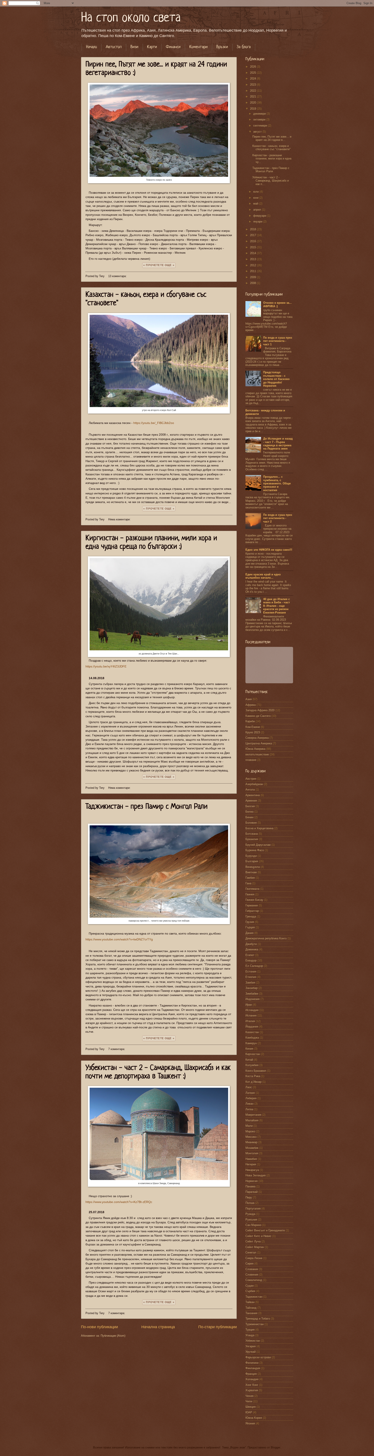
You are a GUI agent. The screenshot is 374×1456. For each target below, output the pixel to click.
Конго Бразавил (255, 1070)
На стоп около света (131, 18)
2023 (253, 84)
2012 (253, 265)
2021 (253, 96)
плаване (250, 759)
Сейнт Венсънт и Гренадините (265, 1230)
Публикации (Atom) (113, 1335)
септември (260, 125)
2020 (253, 102)
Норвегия (251, 1181)
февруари (260, 215)
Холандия (251, 1379)
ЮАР (248, 1412)
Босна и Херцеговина (259, 828)
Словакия (251, 1269)
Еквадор (250, 960)
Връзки (222, 47)
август (258, 131)
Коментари (198, 47)
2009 (253, 277)
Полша (249, 1202)
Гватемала (252, 888)
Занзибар (251, 988)
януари (258, 221)
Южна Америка (255, 748)
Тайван (250, 1302)
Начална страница (158, 1327)
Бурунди (251, 855)
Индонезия (252, 999)
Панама (250, 1186)
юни (256, 197)
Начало (91, 47)
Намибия (251, 1159)
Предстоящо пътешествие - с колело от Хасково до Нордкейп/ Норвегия (276, 379)
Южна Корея (253, 1417)
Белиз (249, 811)
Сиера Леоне (253, 1258)
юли (256, 191)
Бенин (249, 817)
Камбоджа (252, 1037)
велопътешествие (257, 754)
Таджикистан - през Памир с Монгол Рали (146, 807)
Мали (249, 1125)
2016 (253, 241)
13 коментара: (117, 276)
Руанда (250, 1214)
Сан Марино (253, 1225)
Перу (248, 1197)
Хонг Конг (251, 1384)
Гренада (250, 916)
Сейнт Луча (253, 1241)
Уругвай (250, 1351)
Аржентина (252, 795)
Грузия (249, 922)
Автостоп (114, 47)
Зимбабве (251, 993)
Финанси (173, 47)
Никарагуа (252, 1170)
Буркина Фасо (254, 850)
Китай (249, 1059)
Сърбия (250, 1291)
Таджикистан (253, 1296)
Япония (250, 1423)
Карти (152, 47)
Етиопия (250, 977)
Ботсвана (251, 833)
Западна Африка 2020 (259, 710)
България (251, 861)
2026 (253, 66)
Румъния (251, 1219)
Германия (251, 905)
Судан (249, 1285)
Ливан (249, 1103)
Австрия (250, 778)
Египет (249, 955)
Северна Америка (257, 737)
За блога (244, 47)
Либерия (250, 1098)
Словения (251, 1274)
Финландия (252, 1368)
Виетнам (251, 872)
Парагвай (251, 1191)
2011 (253, 271)
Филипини (251, 1362)
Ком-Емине (252, 727)
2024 (253, 78)
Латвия (250, 1092)
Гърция (250, 927)
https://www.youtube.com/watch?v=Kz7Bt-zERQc (118, 1202)
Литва (249, 1109)
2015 (253, 247)
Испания (250, 1015)
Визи (134, 47)
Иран (248, 1004)
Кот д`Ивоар (253, 1081)
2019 (253, 108)
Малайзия (251, 1120)
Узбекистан (252, 1340)
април (257, 209)
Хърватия (251, 1390)
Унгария (250, 1346)
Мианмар (251, 1142)
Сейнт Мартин (254, 1247)
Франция (251, 1373)
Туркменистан (254, 1324)
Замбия (250, 982)
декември (260, 113)
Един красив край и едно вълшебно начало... (263, 576)
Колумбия (251, 1065)
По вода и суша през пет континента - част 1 (277, 341)
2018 (253, 229)
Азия (248, 699)
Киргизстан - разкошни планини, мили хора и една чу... (271, 159)
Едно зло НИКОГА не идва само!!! (268, 549)
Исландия (251, 1010)
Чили (248, 1401)
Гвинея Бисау (254, 899)
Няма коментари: (119, 519)
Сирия (249, 1263)
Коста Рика (252, 1076)
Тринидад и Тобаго (257, 1318)
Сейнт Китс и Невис (258, 1236)
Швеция (250, 1406)
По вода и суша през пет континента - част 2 (277, 518)
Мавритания (253, 1114)
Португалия (253, 1208)
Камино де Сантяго (258, 715)
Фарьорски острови (258, 1357)
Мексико (250, 1136)
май (256, 203)
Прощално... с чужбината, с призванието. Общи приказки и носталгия (277, 483)
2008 (253, 283)
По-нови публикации (99, 1327)
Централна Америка (258, 743)
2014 (253, 253)
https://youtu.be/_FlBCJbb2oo (153, 423)
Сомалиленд (253, 1280)
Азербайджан (254, 784)
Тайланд (250, 1307)
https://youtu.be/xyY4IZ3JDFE (105, 666)
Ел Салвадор (254, 965)
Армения (251, 800)
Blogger (275, 1447)
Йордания (251, 1026)
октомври (259, 119)
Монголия (251, 1153)
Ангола (250, 789)
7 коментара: (117, 1049)
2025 (253, 72)
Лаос (248, 1087)
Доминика (251, 949)
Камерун (251, 1043)
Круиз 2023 (252, 732)
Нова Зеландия (255, 1175)
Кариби (250, 721)
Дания (249, 933)
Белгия (250, 806)
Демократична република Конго (266, 938)
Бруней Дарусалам (258, 844)
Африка (250, 704)
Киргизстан (252, 1054)
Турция (250, 1329)
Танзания (251, 1313)
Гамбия (250, 877)
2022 (253, 90)
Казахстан (252, 1032)
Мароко (250, 1131)
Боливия (251, 822)
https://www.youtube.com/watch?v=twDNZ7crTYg (119, 939)
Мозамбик (251, 1147)
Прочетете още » (160, 265)
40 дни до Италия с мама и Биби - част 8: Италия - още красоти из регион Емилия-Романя (276, 605)
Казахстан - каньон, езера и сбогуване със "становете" (271, 147)
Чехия (249, 1396)
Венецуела (252, 866)
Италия (250, 1021)
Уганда (249, 1335)
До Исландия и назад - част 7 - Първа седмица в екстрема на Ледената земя (278, 443)
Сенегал (250, 1252)
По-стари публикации (217, 1327)
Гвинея (249, 894)
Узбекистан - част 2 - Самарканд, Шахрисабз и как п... (270, 181)
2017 (253, 235)
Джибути (251, 944)
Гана (248, 883)
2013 (253, 259)
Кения (249, 1048)
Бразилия (251, 839)
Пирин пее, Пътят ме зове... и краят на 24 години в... (271, 138)
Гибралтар (252, 910)
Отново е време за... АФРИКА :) (277, 304)
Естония (250, 971)
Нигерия (250, 1164)
